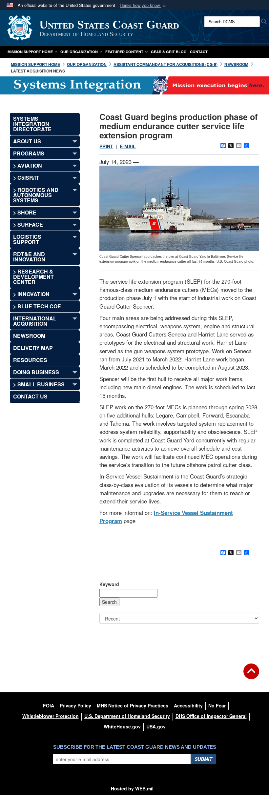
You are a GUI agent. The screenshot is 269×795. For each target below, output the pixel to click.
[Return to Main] (251, 675)
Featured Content (124, 51)
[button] (143, 5)
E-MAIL (128, 146)
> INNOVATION (31, 294)
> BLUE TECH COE (37, 306)
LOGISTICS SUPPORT (27, 239)
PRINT (106, 146)
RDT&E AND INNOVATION (29, 256)
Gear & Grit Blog (169, 51)
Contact (199, 51)
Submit (203, 759)
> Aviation (27, 165)
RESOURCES (30, 360)
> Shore (24, 212)
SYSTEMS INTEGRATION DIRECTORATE (32, 124)
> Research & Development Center (33, 277)
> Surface (28, 224)
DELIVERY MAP (33, 348)
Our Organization (79, 51)
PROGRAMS (28, 153)
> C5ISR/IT (26, 177)
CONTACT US (30, 396)
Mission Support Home (30, 51)
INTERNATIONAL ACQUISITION (34, 321)
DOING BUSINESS (36, 372)
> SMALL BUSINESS (39, 384)
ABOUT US (27, 141)
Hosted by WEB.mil (132, 788)
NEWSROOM (29, 335)
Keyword (109, 584)
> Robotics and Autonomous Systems (35, 195)
